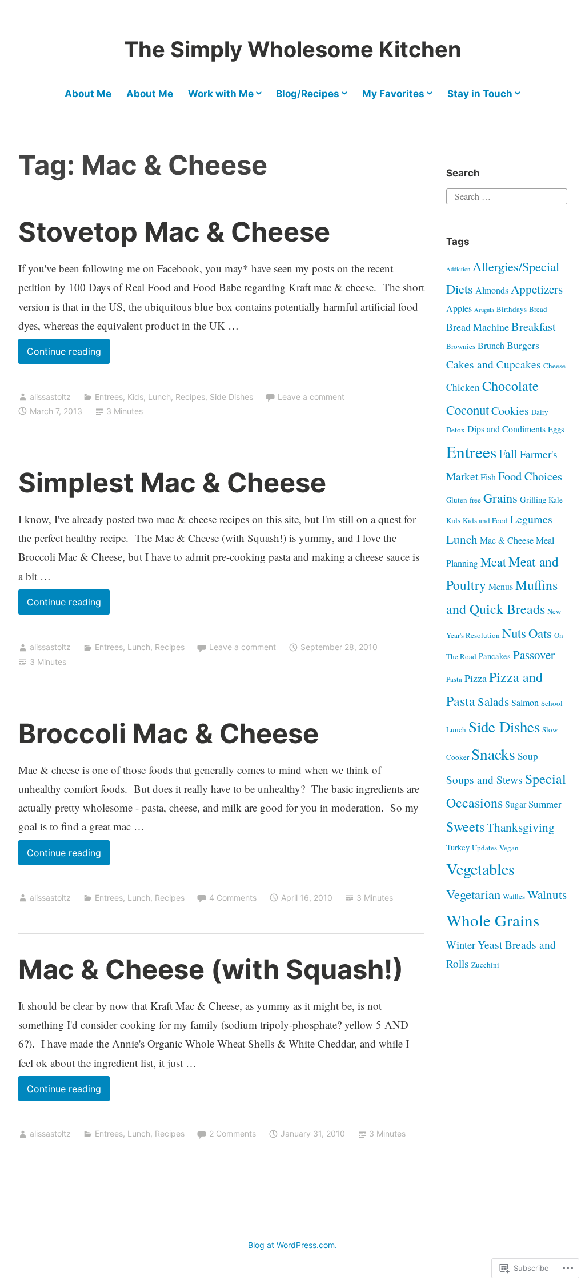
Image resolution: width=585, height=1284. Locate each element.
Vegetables (480, 869)
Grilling (533, 499)
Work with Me (221, 93)
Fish (488, 477)
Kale (555, 500)
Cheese (554, 365)
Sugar (515, 804)
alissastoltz (50, 397)
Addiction (458, 269)
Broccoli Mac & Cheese (168, 733)
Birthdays (511, 309)
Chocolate (510, 385)
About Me (88, 93)
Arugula (484, 310)
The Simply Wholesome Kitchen (293, 49)
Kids (135, 397)
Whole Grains (492, 920)
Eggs (556, 429)
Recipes (190, 397)
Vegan (509, 847)
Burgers (523, 345)
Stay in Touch (479, 93)
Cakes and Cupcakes (493, 364)
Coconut (467, 409)
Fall (508, 453)
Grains (500, 497)
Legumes (531, 519)
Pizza (475, 678)
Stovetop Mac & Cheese (174, 231)
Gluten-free (463, 500)
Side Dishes (231, 397)
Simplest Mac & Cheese (172, 482)
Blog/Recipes (307, 93)
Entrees (109, 397)
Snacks (493, 753)
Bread (538, 309)
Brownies (460, 346)
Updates (484, 847)
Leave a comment (311, 397)
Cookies (510, 410)
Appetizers (537, 288)
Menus (500, 586)
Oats (540, 632)
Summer (545, 803)
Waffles (514, 896)
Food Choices (530, 476)
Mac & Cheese (507, 540)
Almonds (491, 290)
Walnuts (547, 894)
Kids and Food (485, 520)
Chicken (463, 387)
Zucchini (485, 965)
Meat (493, 561)
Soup (528, 756)
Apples (459, 308)
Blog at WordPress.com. (292, 1245)
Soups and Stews (484, 779)
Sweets (465, 826)
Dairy (539, 412)
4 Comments (233, 897)
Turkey (458, 847)
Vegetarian (473, 893)
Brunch (491, 345)
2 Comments (232, 1133)
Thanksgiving (521, 826)
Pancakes (495, 656)
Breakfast (533, 326)
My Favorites (393, 93)
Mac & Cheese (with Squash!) (210, 969)
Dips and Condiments (506, 429)
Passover (534, 655)
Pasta (454, 679)
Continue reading (59, 354)
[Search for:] (506, 194)
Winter (460, 944)
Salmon (525, 702)
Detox (455, 429)
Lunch (159, 397)
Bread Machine (477, 327)
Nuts (514, 632)
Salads (493, 701)
